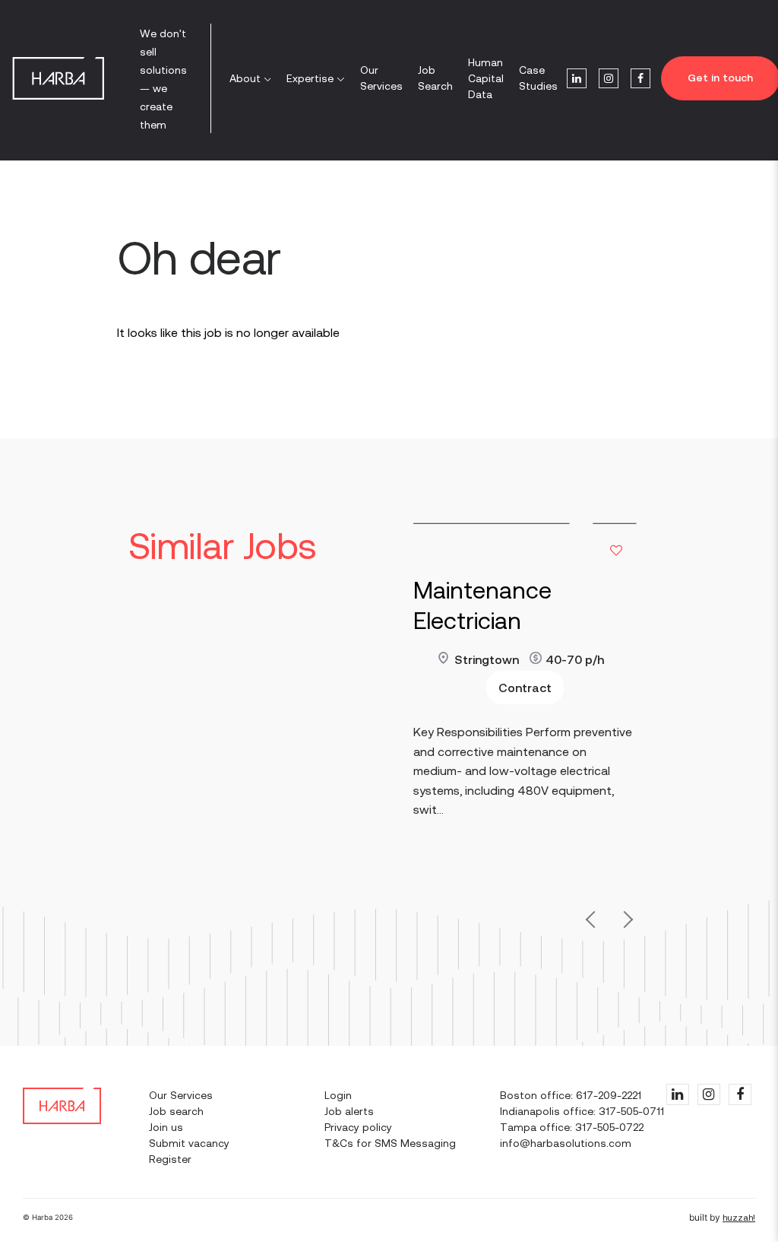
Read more (442, 691)
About (245, 78)
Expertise (310, 78)
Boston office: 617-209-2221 (570, 1095)
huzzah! (739, 1217)
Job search (176, 1111)
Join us (166, 1127)
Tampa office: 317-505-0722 (572, 1127)
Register (170, 1159)
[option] (525, 702)
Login (338, 1095)
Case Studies (538, 78)
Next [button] (625, 923)
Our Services (381, 78)
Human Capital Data (486, 78)
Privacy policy (358, 1127)
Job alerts (349, 1111)
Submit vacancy (189, 1143)
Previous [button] (594, 916)
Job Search (435, 78)
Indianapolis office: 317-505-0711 (582, 1111)
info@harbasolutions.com (565, 1143)
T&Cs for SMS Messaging (390, 1143)
